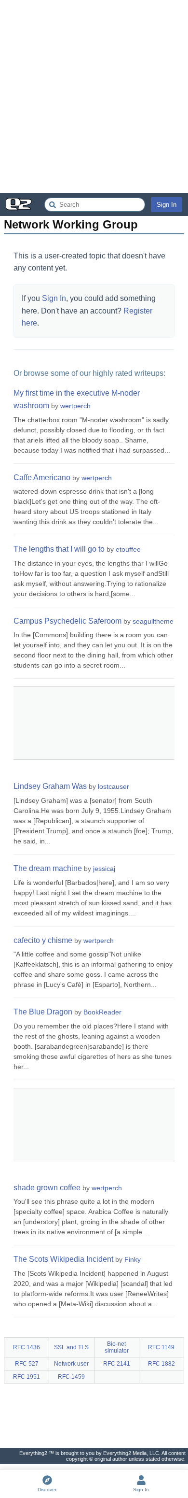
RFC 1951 (26, 1376)
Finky (132, 1259)
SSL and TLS (71, 1347)
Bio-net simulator (117, 1347)
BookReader (102, 1012)
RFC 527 (27, 1363)
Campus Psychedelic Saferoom (67, 621)
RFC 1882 (161, 1363)
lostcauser (113, 786)
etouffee (128, 549)
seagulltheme (153, 621)
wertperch (75, 406)
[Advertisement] (94, 96)
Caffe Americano (41, 477)
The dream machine (47, 868)
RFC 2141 (116, 1363)
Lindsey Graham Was (50, 786)
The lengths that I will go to (59, 549)
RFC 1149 (161, 1347)
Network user (71, 1363)
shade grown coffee (47, 1188)
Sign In (166, 204)
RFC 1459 (71, 1376)
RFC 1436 (26, 1347)
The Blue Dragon (42, 1012)
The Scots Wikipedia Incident (63, 1259)
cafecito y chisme (42, 940)
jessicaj (104, 868)
